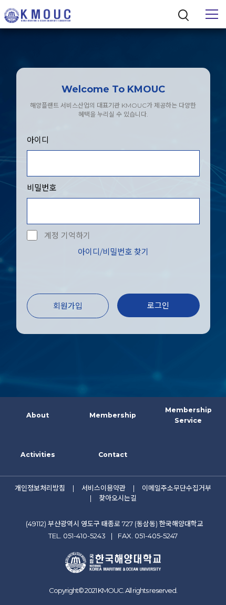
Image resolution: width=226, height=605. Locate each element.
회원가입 (68, 306)
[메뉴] (212, 14)
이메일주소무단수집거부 (176, 488)
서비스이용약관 (103, 488)
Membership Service (188, 415)
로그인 (158, 305)
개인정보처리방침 (40, 488)
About (37, 415)
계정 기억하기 (67, 236)
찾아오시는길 (118, 498)
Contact (112, 454)
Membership (112, 415)
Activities (37, 454)
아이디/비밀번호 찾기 (113, 252)
